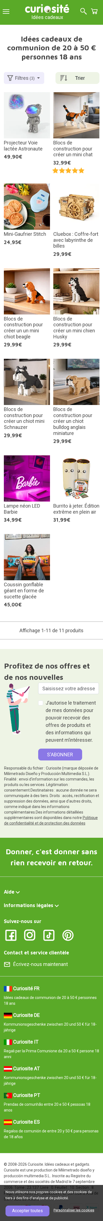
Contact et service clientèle (36, 953)
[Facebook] (11, 935)
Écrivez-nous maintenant (40, 964)
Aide (9, 892)
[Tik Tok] (49, 935)
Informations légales (28, 905)
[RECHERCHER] (83, 12)
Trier (80, 78)
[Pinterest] (68, 935)
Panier (94, 11)
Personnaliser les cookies (74, 1210)
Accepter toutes (27, 1210)
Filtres (25, 78)
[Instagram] (30, 935)
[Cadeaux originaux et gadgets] (47, 8)
